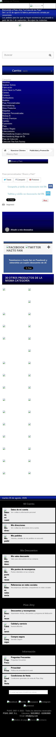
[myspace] (33, 702)
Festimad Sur (8, 478)
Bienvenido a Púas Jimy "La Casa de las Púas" (22, 10)
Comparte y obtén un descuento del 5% (26, 186)
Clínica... (32, 319)
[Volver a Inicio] (5, 150)
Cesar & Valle (34, 307)
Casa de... (7, 297)
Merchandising (8, 105)
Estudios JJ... (34, 454)
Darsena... (32, 368)
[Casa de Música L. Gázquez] (15, 290)
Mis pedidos (16, 536)
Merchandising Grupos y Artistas (15, 134)
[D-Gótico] (40, 351)
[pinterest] (29, 706)
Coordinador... (8, 346)
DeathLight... (8, 392)
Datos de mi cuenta (19, 510)
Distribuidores (8, 98)
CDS (30, 295)
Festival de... (34, 481)
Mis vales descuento (20, 556)
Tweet (8, 180)
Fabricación (7, 87)
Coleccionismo (8, 131)
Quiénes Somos (9, 85)
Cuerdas (5, 121)
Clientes (5, 93)
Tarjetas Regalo (8, 129)
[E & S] (40, 400)
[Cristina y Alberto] (40, 338)
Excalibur (6, 466)
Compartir (21, 180)
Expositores (7, 124)
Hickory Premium (9, 118)
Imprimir (10, 205)
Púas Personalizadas (11, 103)
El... (4, 429)
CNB (4, 331)
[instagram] (44, 702)
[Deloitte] (40, 387)
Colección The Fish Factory (13, 142)
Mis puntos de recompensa (23, 569)
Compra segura (18, 637)
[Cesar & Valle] (40, 302)
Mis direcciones (18, 525)
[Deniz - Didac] (15, 400)
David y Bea (33, 380)
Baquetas (6, 111)
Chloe (5, 319)
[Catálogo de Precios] (28, 1)
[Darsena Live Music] (40, 363)
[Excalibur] (15, 461)
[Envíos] (32, 720)
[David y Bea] (40, 375)
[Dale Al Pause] (15, 363)
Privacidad (15, 668)
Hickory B (6, 116)
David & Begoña (9, 380)
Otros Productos (9, 108)
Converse (32, 331)
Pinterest (35, 180)
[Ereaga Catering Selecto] (15, 449)
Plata (4, 126)
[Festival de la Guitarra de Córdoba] (40, 474)
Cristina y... (33, 344)
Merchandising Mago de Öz (13, 136)
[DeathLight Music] (15, 387)
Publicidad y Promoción (39, 151)
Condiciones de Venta (20, 676)
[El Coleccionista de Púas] (15, 424)
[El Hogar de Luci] (15, 436)
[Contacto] (41, 720)
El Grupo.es (33, 429)
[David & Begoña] (15, 375)
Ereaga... (6, 454)
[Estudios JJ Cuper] (40, 449)
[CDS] (40, 289)
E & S (30, 405)
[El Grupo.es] (40, 424)
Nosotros (6, 82)
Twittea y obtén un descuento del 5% (25, 194)
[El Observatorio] (40, 436)
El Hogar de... (8, 441)
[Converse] (40, 326)
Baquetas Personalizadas (13, 113)
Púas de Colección (10, 139)
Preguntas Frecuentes (20, 657)
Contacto (6, 95)
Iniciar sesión (50, 5)
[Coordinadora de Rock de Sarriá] (15, 339)
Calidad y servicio (19, 624)
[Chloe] (15, 314)
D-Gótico (32, 356)
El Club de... (33, 417)
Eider (4, 417)
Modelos (5, 100)
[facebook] (12, 702)
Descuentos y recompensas (23, 611)
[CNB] (15, 326)
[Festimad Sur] (15, 473)
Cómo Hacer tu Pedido (11, 90)
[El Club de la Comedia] (40, 412)
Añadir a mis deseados (21, 230)
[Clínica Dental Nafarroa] (40, 314)
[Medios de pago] (20, 720)
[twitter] (22, 702)
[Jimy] (28, 34)
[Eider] (15, 412)
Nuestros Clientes (18, 151)
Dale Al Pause (8, 368)
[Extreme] (40, 461)
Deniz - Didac (8, 405)
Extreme (32, 466)
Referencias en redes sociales (24, 585)
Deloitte (31, 392)
